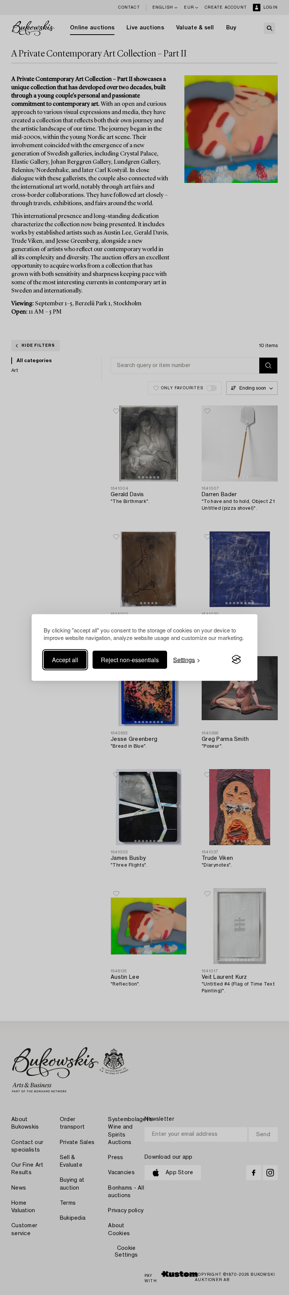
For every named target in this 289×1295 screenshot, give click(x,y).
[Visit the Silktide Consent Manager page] (236, 660)
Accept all (65, 659)
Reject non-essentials (130, 659)
